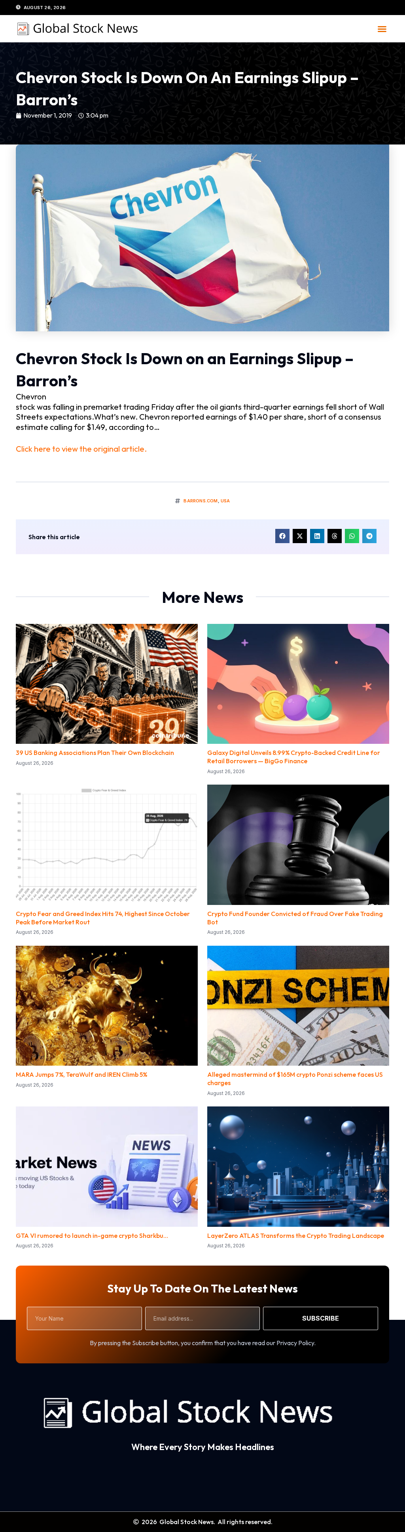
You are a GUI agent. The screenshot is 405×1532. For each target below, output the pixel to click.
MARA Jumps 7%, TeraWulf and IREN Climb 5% (81, 1074)
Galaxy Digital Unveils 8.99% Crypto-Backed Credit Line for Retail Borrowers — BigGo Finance (293, 757)
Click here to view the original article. (81, 449)
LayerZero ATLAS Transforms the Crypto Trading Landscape (295, 1235)
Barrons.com (201, 501)
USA (225, 501)
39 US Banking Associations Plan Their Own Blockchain (95, 752)
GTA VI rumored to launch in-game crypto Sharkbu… (92, 1235)
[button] (382, 29)
